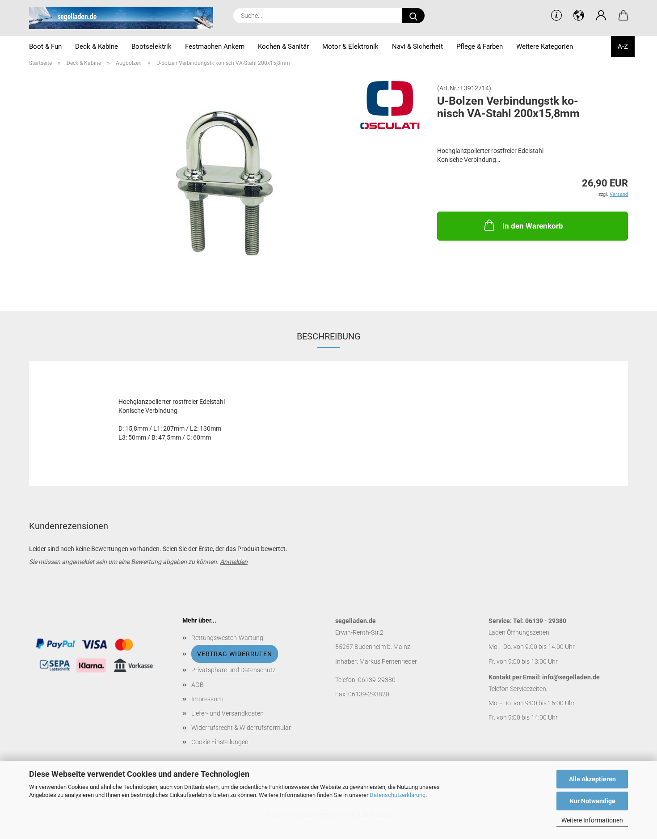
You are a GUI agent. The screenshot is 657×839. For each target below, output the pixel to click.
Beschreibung (329, 336)
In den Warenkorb (532, 225)
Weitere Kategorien (544, 46)
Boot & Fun (45, 46)
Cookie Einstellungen (219, 742)
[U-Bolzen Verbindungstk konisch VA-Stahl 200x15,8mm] (226, 185)
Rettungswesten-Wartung (227, 637)
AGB (197, 684)
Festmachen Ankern (214, 46)
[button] (601, 15)
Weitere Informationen (592, 820)
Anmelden (234, 561)
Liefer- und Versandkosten (227, 713)
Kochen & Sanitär (283, 46)
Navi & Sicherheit (417, 46)
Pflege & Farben (479, 46)
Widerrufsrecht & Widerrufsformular (241, 727)
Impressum (207, 699)
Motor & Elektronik (350, 46)
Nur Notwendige (592, 801)
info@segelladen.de (571, 677)
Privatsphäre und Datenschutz (233, 670)
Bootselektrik (151, 46)
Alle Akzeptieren (592, 779)
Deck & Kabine (96, 46)
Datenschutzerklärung (397, 795)
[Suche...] (413, 15)
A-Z (623, 46)
